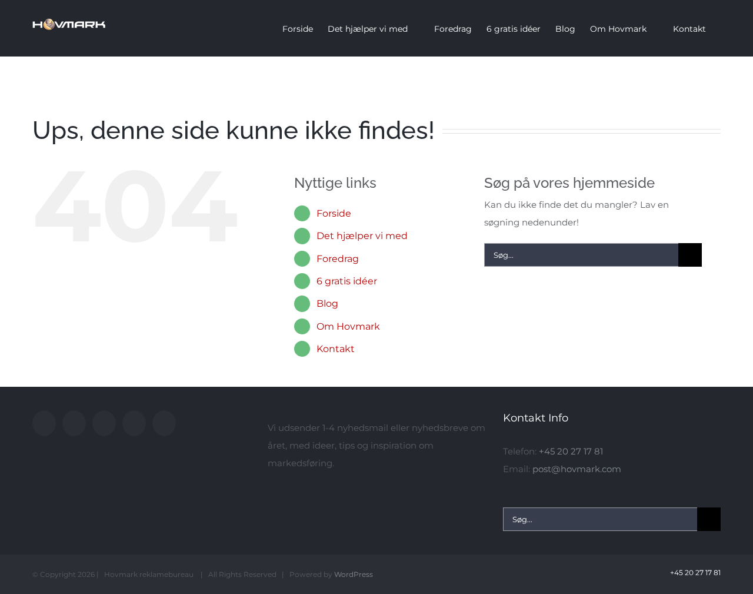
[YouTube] (74, 423)
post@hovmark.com (576, 468)
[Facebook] (44, 423)
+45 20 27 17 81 (571, 451)
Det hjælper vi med (362, 235)
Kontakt (335, 348)
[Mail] (164, 423)
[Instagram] (104, 423)
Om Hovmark (348, 326)
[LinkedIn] (134, 423)
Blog (327, 303)
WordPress (353, 574)
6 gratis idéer (346, 281)
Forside (333, 213)
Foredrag (337, 258)
